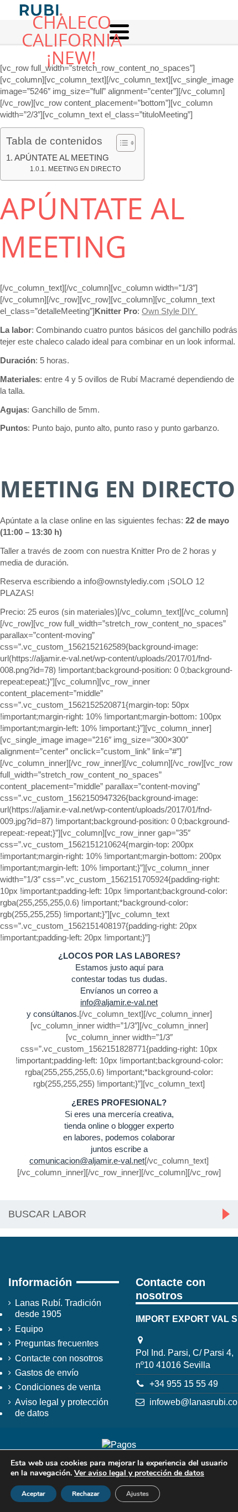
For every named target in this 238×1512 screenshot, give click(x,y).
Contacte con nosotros (59, 1358)
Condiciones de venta (58, 1387)
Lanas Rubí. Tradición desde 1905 (58, 1308)
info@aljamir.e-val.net (119, 1002)
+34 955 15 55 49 (183, 1383)
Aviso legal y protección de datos (61, 1407)
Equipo (29, 1329)
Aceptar (33, 1493)
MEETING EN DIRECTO (84, 169)
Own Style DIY (170, 311)
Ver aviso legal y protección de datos (139, 1473)
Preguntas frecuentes (57, 1343)
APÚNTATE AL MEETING (61, 157)
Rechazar (86, 1493)
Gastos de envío (47, 1372)
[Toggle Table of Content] (120, 142)
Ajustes (137, 1493)
